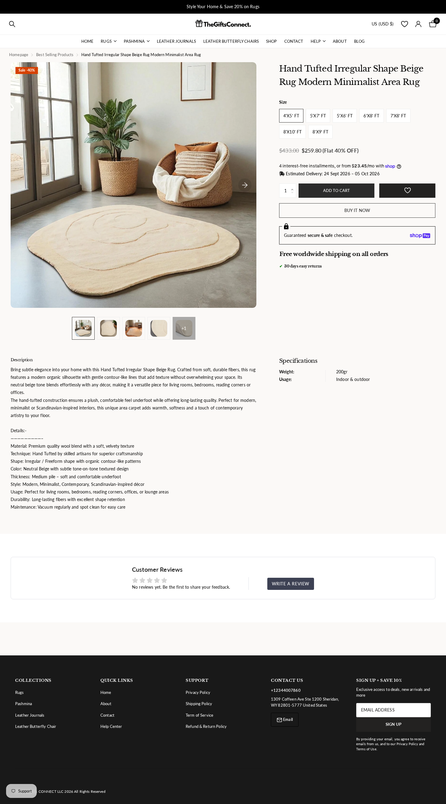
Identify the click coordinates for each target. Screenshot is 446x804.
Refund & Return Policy (206, 726)
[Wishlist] (404, 24)
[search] (12, 24)
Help (316, 41)
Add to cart (336, 190)
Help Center (111, 726)
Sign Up (393, 724)
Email (287, 719)
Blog (359, 41)
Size (283, 102)
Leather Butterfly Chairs (231, 41)
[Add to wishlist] (407, 191)
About (340, 41)
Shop (271, 41)
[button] (294, 186)
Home (87, 41)
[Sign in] (418, 24)
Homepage (18, 54)
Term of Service (199, 715)
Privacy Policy (198, 692)
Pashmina (134, 41)
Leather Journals (176, 41)
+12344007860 (286, 690)
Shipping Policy (199, 703)
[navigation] (83, 328)
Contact (293, 41)
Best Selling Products (54, 54)
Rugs (106, 41)
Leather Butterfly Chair (35, 726)
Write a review (290, 583)
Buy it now (357, 210)
